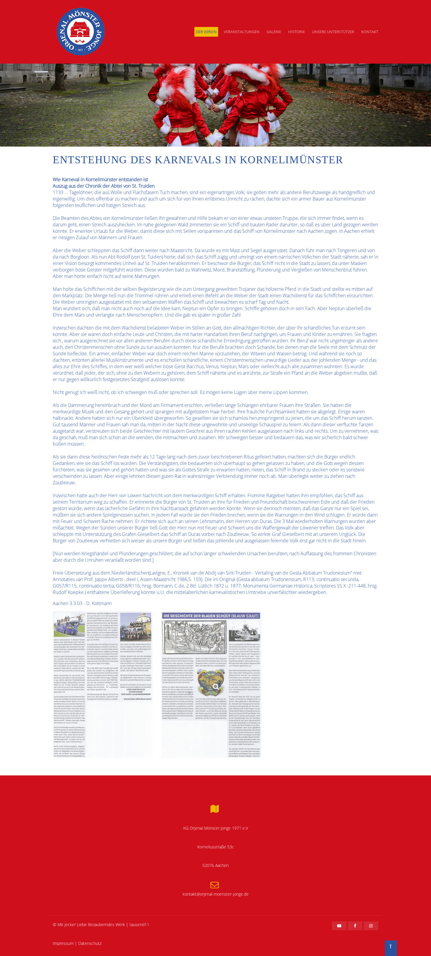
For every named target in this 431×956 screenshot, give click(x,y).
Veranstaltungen (241, 31)
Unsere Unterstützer (333, 31)
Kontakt (369, 31)
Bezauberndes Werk (106, 924)
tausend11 (139, 924)
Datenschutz (89, 943)
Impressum (63, 943)
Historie (296, 31)
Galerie (274, 31)
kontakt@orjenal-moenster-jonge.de (216, 894)
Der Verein (206, 31)
